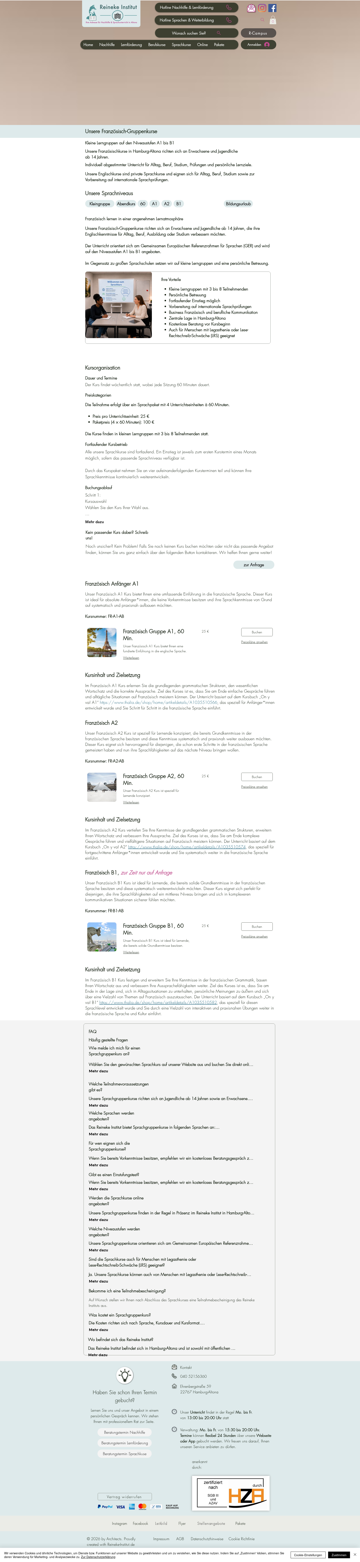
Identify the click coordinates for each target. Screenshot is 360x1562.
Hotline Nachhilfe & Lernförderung (186, 7)
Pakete (240, 1523)
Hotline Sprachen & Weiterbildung (187, 19)
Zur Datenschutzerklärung (98, 1557)
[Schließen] (355, 1555)
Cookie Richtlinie (242, 1538)
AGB (180, 1538)
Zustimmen (339, 1555)
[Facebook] (272, 8)
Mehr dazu (98, 1071)
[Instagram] (262, 8)
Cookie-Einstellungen (308, 1555)
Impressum (161, 1538)
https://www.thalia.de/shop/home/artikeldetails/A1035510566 (158, 702)
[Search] (262, 19)
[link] (157, 635)
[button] (272, 20)
